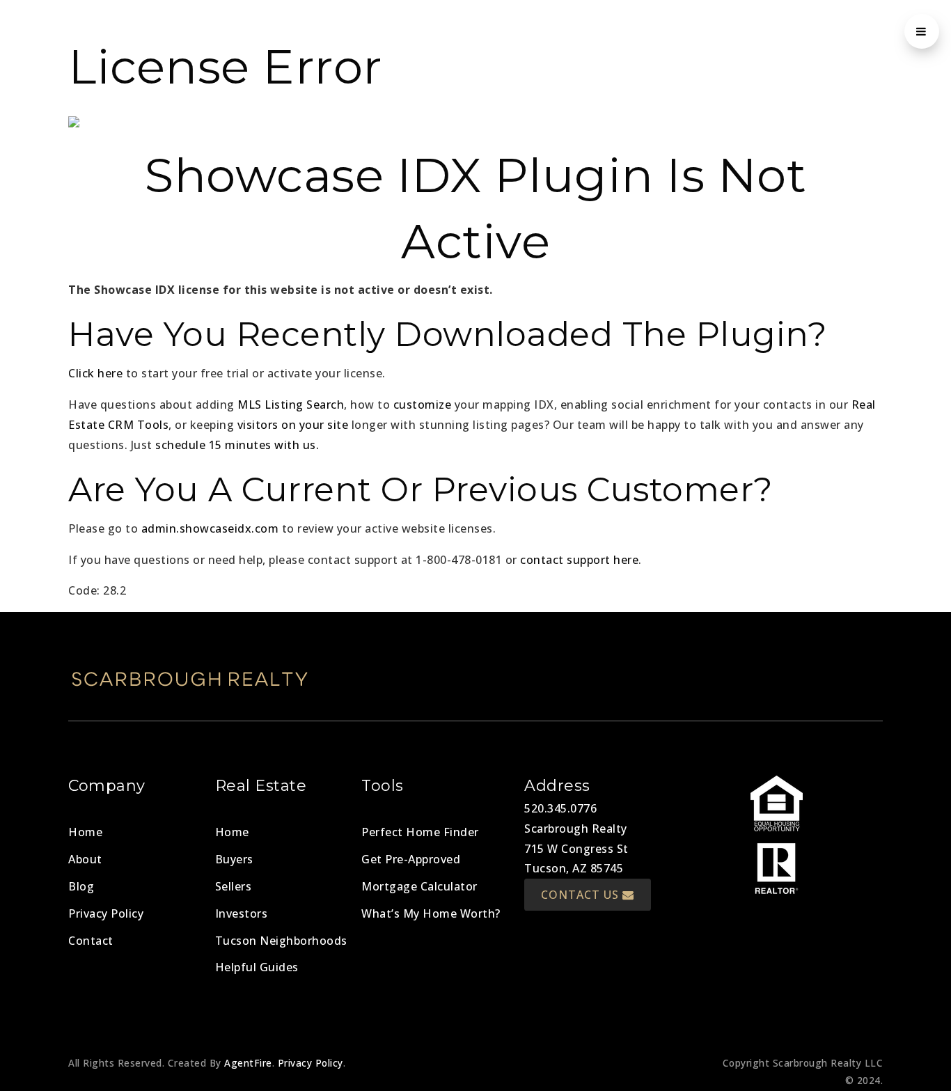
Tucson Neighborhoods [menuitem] (281, 940)
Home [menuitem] (85, 832)
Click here (95, 373)
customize (422, 404)
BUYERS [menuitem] (281, 31)
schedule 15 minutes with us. (237, 445)
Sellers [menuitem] (233, 886)
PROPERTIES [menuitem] (511, 31)
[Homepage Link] (178, 25)
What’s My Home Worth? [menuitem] (431, 913)
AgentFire (248, 1062)
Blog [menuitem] (81, 886)
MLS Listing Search (290, 404)
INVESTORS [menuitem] (426, 31)
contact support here (579, 559)
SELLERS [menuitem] (353, 31)
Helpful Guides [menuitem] (257, 967)
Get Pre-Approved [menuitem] (410, 859)
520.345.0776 (560, 808)
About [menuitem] (85, 859)
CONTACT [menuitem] (718, 31)
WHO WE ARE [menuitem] (801, 31)
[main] (475, 300)
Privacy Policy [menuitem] (105, 913)
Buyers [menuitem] (234, 859)
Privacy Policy (310, 1062)
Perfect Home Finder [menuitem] (420, 832)
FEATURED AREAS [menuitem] (615, 31)
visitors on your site (293, 424)
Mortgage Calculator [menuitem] (419, 886)
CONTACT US (581, 894)
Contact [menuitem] (90, 940)
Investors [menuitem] (241, 913)
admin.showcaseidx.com (210, 528)
